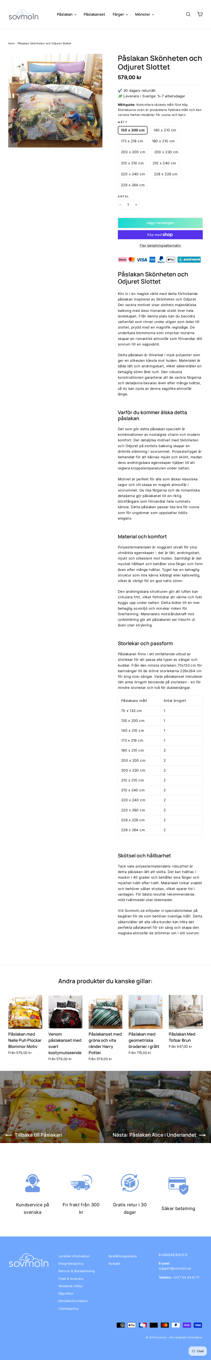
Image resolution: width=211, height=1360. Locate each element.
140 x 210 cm (165, 130)
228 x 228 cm (166, 174)
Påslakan (65, 14)
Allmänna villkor (71, 1286)
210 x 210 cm (132, 163)
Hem (11, 43)
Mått (122, 122)
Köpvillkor (66, 1293)
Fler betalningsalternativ (160, 245)
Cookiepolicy (69, 1309)
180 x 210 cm (163, 141)
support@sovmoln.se (175, 1268)
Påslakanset (94, 14)
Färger (119, 14)
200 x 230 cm (166, 152)
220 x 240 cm (133, 174)
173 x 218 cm (132, 141)
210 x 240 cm (164, 163)
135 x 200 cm (132, 130)
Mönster (143, 14)
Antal (123, 196)
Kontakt (114, 1264)
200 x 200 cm (133, 152)
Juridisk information (74, 1256)
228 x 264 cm (133, 185)
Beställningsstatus (123, 1256)
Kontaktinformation (73, 1301)
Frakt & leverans (71, 1279)
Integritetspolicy (71, 1264)
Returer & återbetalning (77, 1271)
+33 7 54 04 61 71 (186, 1277)
